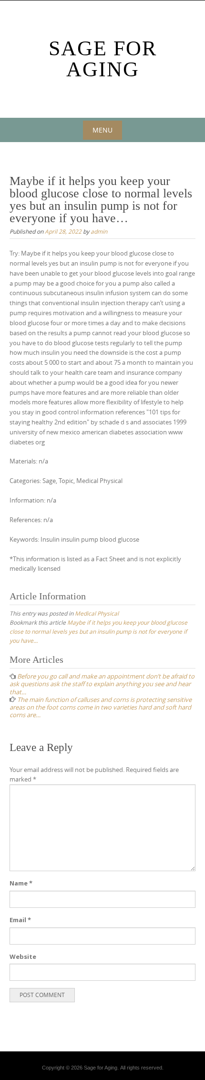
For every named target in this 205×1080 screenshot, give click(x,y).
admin (99, 231)
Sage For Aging (103, 59)
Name (21, 883)
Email (20, 919)
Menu (102, 129)
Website (23, 956)
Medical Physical (97, 613)
